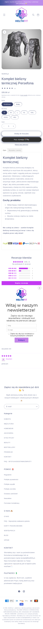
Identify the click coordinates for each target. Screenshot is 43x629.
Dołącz (21, 340)
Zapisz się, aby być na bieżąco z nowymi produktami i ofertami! (22, 335)
